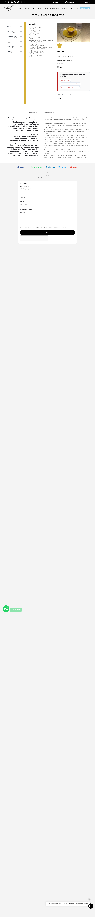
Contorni (14, 52)
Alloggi (52, 8)
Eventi (72, 8)
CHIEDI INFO (16, 610)
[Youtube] (11, 2)
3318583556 (70, 2)
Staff (77, 8)
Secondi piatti (14, 37)
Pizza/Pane (14, 47)
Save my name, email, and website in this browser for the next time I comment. (45, 227)
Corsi (20, 8)
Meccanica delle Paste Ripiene (70, 84)
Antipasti (14, 27)
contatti (55, 2)
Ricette (66, 8)
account (87, 2)
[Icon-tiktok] (21, 2)
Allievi (32, 8)
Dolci (14, 42)
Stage (46, 8)
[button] (22, 167)
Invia (47, 232)
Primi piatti (14, 32)
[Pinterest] (18, 2)
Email (22, 201)
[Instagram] (15, 2)
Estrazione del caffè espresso (70, 88)
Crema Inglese (65, 80)
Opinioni (38, 8)
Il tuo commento (26, 209)
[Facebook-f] (5, 2)
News (27, 8)
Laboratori (59, 8)
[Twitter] (8, 2)
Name (22, 194)
